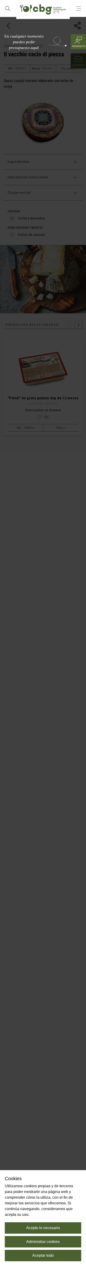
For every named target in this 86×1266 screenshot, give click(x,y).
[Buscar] (7, 8)
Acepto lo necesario (43, 1228)
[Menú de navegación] (78, 8)
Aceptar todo (43, 1255)
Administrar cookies (43, 1242)
